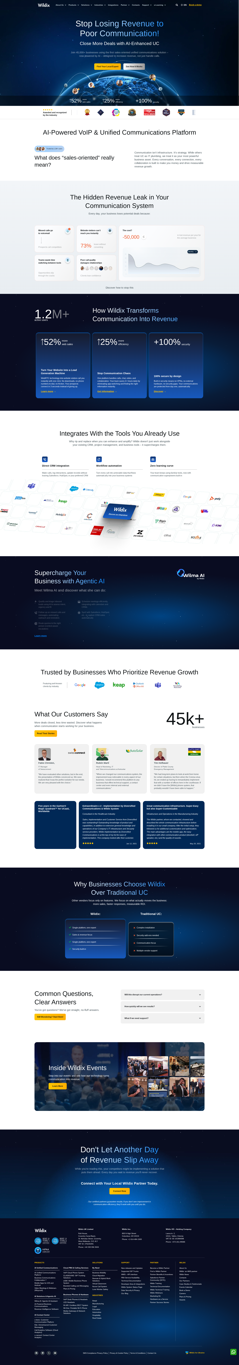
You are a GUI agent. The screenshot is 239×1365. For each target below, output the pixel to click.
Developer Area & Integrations (133, 1284)
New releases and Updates (132, 1268)
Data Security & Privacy (130, 1290)
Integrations (113, 5)
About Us (183, 1268)
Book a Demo (184, 1290)
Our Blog (124, 1293)
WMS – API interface (129, 1274)
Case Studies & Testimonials (190, 1284)
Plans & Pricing (185, 1297)
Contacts (136, 5)
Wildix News (184, 1274)
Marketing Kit (155, 1296)
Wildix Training (156, 1283)
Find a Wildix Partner (158, 1271)
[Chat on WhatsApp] (233, 1352)
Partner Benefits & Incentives (161, 1274)
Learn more (47, 391)
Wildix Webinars (156, 1293)
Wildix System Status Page (131, 1287)
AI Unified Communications (46, 1268)
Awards (182, 1300)
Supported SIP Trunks (130, 1271)
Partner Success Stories (159, 1302)
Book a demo (195, 5)
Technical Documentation (131, 1281)
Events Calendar (185, 1287)
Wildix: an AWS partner (188, 1271)
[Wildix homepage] (43, 5)
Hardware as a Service (159, 1299)
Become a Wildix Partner (160, 1268)
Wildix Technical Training (159, 1290)
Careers (182, 1293)
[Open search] (176, 5)
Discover (158, 391)
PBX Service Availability (130, 1278)
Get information (105, 391)
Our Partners (184, 1281)
